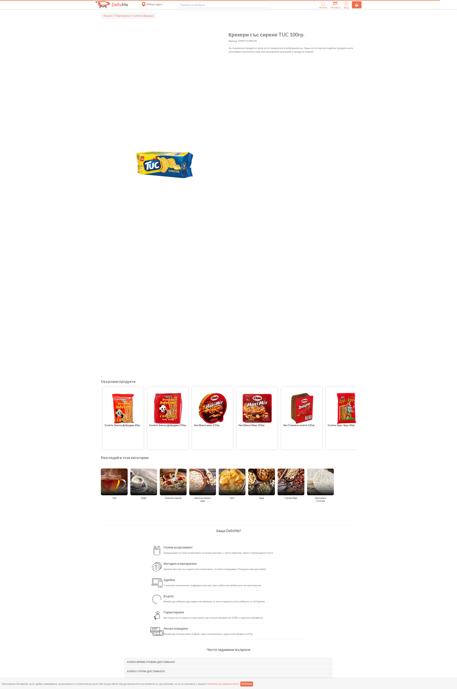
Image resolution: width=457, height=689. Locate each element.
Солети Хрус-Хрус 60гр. (341, 425)
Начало (108, 15)
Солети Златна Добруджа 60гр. (122, 425)
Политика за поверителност (223, 683)
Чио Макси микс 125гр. (207, 425)
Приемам (246, 684)
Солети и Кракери (143, 15)
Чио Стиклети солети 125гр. (299, 425)
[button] (123, 425)
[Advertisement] (208, 342)
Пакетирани (122, 15)
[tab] (228, 662)
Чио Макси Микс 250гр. (251, 425)
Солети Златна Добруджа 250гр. (167, 425)
